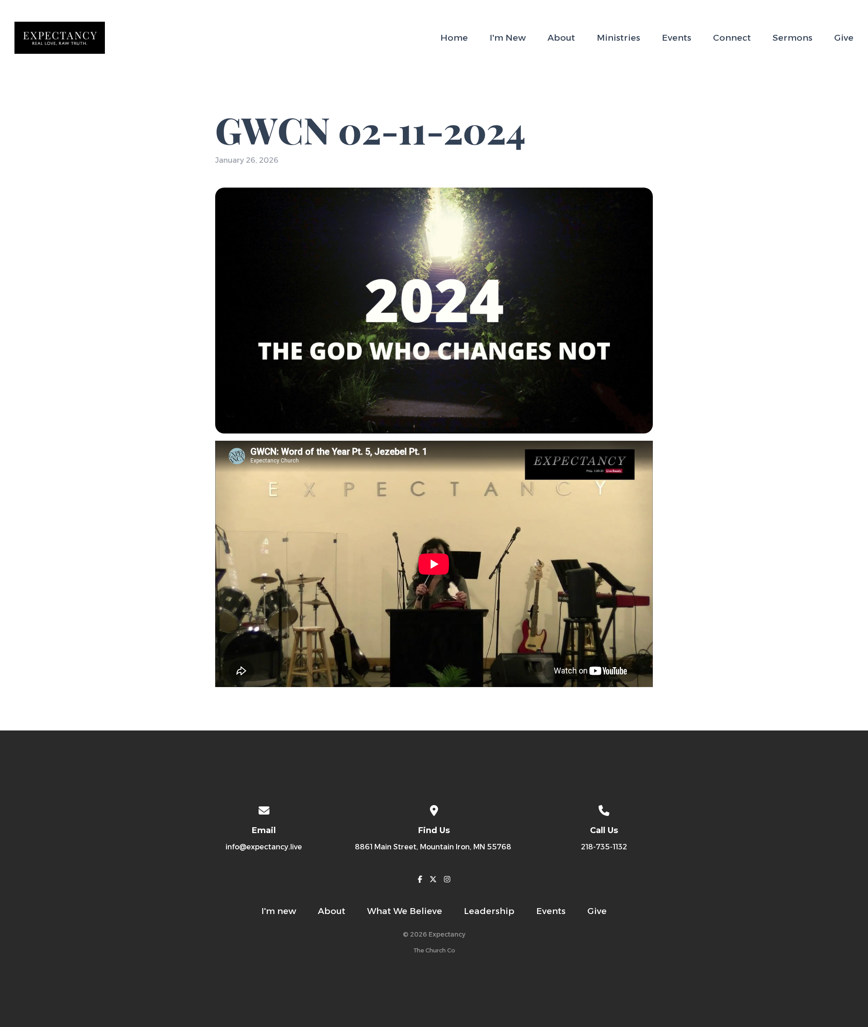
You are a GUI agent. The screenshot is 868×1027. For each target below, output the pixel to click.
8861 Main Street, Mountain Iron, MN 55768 (434, 847)
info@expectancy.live (264, 847)
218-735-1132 (604, 847)
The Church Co (434, 950)
